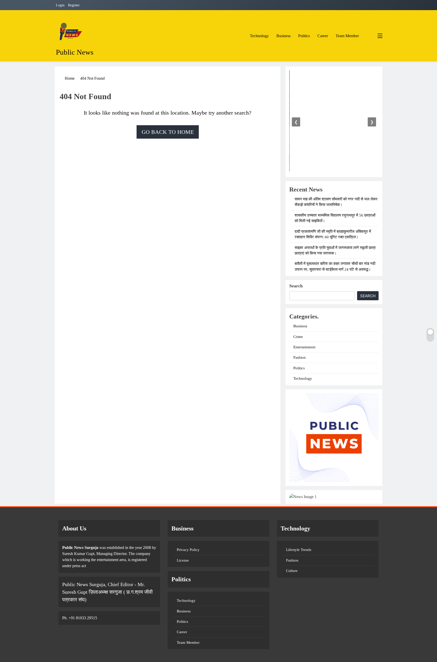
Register (74, 5)
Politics (304, 36)
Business (283, 36)
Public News (74, 52)
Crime (298, 337)
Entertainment (304, 347)
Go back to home (168, 132)
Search (296, 285)
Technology (259, 36)
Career (322, 36)
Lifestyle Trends (298, 550)
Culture (292, 571)
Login (60, 5)
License (183, 560)
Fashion (299, 357)
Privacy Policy (188, 550)
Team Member (347, 36)
